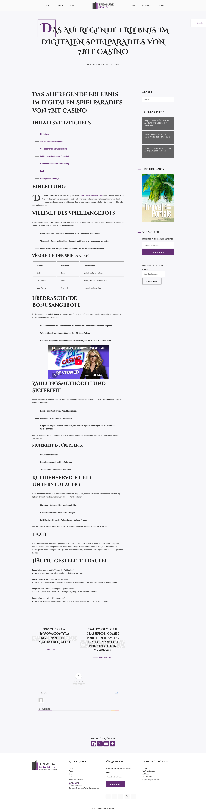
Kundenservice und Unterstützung (54, 163)
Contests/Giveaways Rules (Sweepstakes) (84, 788)
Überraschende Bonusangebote (53, 148)
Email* (145, 270)
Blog (132, 5)
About (60, 5)
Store (161, 5)
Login (116, 693)
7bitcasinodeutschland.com (103, 65)
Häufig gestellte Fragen (50, 178)
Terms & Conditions (76, 779)
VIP (70, 776)
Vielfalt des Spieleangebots (51, 141)
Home (48, 5)
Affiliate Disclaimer (75, 785)
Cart (200, 23)
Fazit (42, 171)
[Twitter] (100, 745)
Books (73, 5)
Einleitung (44, 134)
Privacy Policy (74, 782)
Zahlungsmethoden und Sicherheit (55, 156)
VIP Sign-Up (147, 5)
